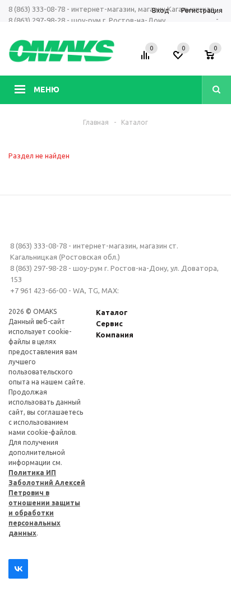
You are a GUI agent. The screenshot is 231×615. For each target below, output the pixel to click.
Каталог (112, 312)
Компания (114, 335)
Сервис (109, 323)
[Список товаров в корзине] (215, 59)
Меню (46, 89)
